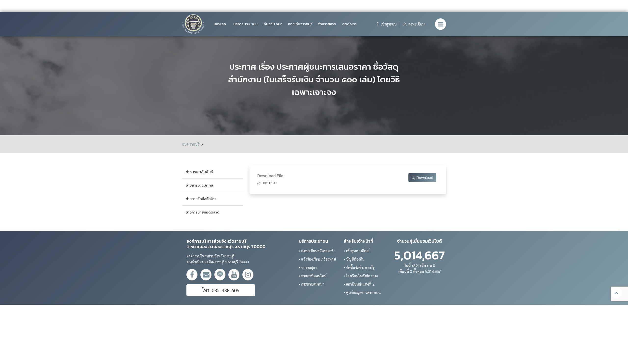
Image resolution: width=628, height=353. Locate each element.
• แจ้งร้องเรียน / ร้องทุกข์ (317, 259)
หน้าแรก (220, 24)
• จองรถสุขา (308, 267)
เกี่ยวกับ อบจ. (272, 24)
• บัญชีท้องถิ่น (354, 259)
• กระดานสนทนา (311, 284)
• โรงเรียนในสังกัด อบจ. (361, 275)
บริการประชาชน (245, 24)
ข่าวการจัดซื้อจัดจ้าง (201, 199)
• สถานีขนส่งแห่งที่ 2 (359, 284)
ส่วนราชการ (326, 24)
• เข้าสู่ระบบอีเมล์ (356, 250)
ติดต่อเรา (349, 24)
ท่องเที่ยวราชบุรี (300, 24)
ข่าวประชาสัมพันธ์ (199, 172)
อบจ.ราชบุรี (190, 144)
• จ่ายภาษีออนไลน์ (313, 275)
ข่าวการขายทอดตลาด (203, 212)
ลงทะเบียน (416, 24)
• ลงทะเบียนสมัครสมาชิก (317, 250)
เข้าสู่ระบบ (388, 24)
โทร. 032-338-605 (220, 290)
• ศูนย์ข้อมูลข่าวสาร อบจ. (362, 292)
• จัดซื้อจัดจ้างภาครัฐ (359, 267)
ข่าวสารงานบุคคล (199, 185)
